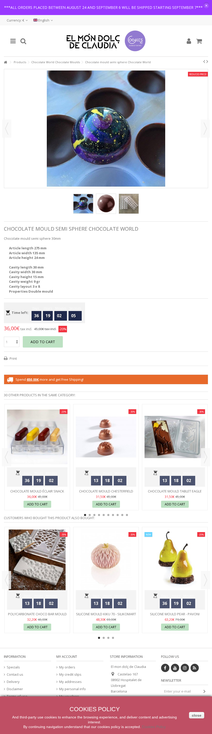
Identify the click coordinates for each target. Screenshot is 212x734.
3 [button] (94, 515)
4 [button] (99, 515)
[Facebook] (165, 668)
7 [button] (113, 515)
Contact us (15, 674)
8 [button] (118, 515)
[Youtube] (175, 668)
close (196, 715)
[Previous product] (204, 61)
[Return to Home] (5, 62)
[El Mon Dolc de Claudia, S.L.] (106, 41)
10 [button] (127, 515)
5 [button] (104, 515)
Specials (13, 667)
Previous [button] (6, 128)
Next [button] (205, 128)
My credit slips (70, 674)
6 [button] (108, 515)
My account (66, 656)
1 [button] (85, 515)
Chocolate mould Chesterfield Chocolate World (106, 493)
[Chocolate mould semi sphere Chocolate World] (83, 204)
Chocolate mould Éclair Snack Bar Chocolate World (37, 493)
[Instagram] (185, 668)
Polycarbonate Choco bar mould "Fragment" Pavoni (37, 616)
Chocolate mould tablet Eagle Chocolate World (175, 493)
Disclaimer (15, 689)
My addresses (70, 682)
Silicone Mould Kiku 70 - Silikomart (106, 614)
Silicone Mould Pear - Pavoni (175, 614)
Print (13, 358)
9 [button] (122, 515)
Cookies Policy (154, 727)
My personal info (72, 689)
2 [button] (90, 515)
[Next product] (207, 61)
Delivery (13, 682)
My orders (67, 667)
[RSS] (195, 668)
